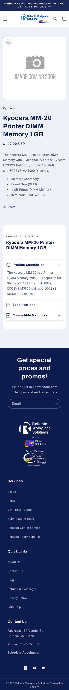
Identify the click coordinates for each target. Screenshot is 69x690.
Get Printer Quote (20, 510)
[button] (5, 18)
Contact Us (15, 571)
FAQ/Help (14, 607)
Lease (12, 492)
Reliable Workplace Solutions (32, 683)
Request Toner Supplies (24, 537)
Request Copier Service (24, 528)
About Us (14, 562)
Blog (11, 580)
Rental (12, 501)
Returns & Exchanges (22, 589)
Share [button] (12, 207)
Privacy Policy (17, 598)
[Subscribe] (56, 403)
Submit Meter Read (21, 519)
